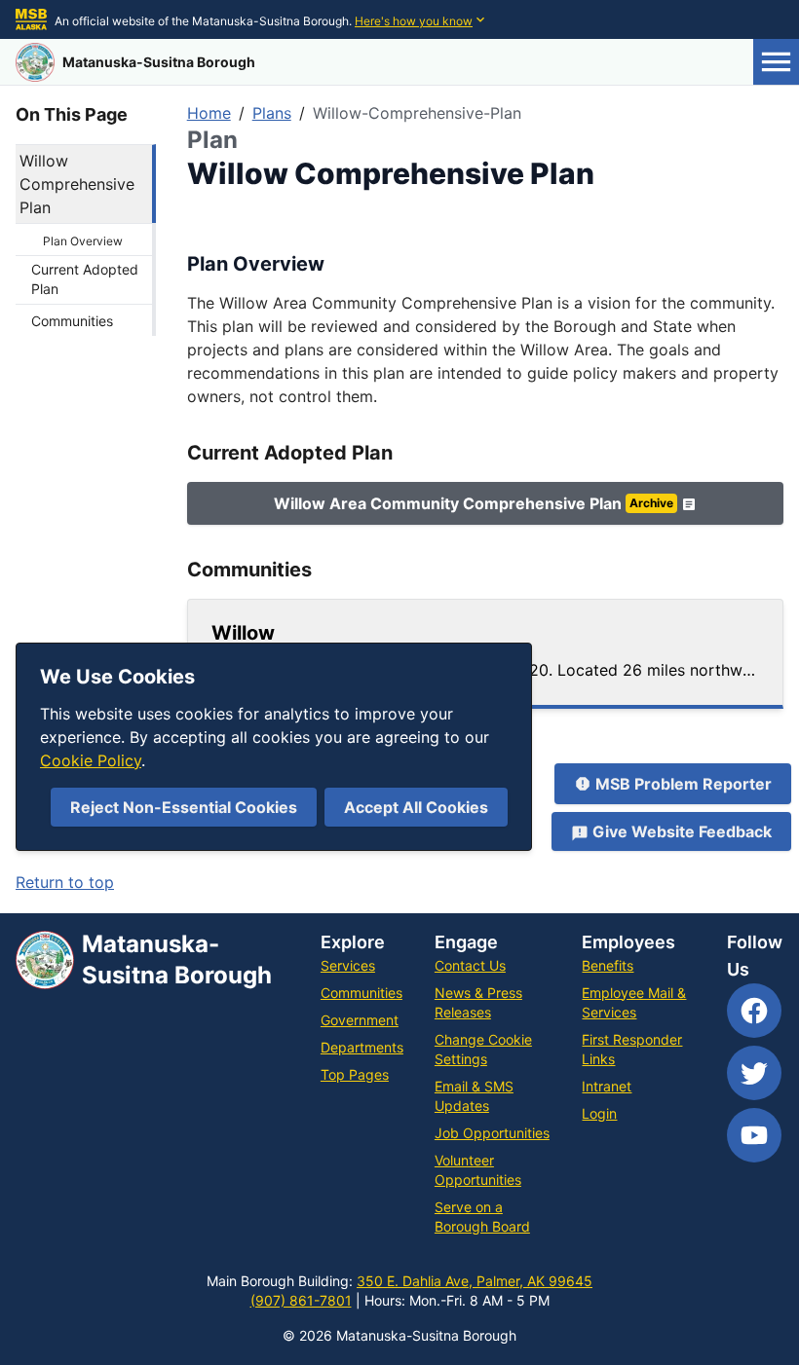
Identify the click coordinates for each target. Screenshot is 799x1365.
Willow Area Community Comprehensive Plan (473, 503)
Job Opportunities (492, 1133)
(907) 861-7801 (301, 1300)
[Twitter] (754, 1073)
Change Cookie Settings (483, 1049)
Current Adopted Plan (84, 279)
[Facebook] (754, 1010)
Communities (72, 321)
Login (599, 1113)
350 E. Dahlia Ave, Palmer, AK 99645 (474, 1281)
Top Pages (355, 1074)
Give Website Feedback (682, 831)
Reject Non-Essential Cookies (183, 807)
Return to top (65, 882)
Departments (362, 1047)
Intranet (606, 1086)
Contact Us (470, 965)
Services (348, 965)
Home (209, 113)
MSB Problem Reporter (683, 783)
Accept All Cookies (416, 807)
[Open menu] (776, 62)
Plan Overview (83, 241)
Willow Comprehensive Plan (76, 184)
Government (360, 1020)
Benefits (607, 965)
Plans (271, 113)
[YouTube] (754, 1135)
